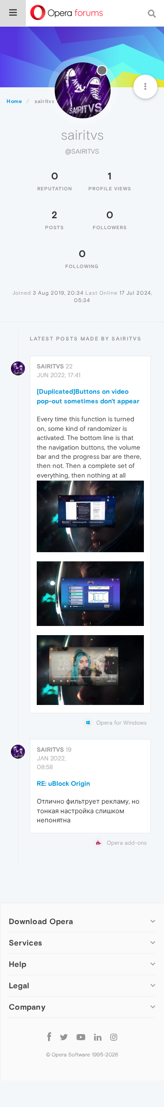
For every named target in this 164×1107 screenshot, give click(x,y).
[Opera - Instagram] (114, 1036)
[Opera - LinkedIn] (98, 1036)
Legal (19, 985)
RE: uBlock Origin (63, 783)
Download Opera (41, 921)
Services (25, 942)
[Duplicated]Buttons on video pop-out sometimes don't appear (88, 396)
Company (27, 1006)
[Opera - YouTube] (81, 1036)
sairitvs (50, 366)
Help (17, 964)
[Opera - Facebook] (49, 1036)
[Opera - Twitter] (64, 1036)
